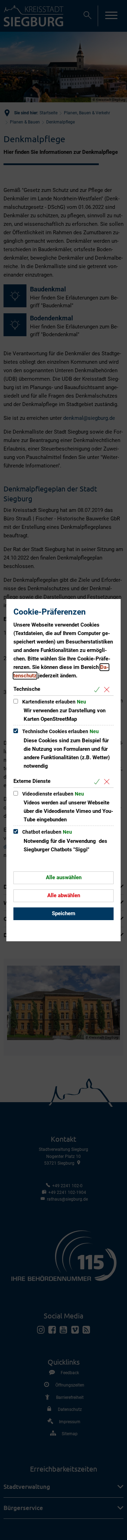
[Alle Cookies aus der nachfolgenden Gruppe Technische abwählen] (108, 689)
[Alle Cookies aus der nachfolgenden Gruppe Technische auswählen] (98, 689)
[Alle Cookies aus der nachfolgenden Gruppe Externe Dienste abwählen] (108, 781)
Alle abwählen (63, 895)
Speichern (63, 913)
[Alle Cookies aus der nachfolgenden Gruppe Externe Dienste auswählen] (98, 781)
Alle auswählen (63, 877)
